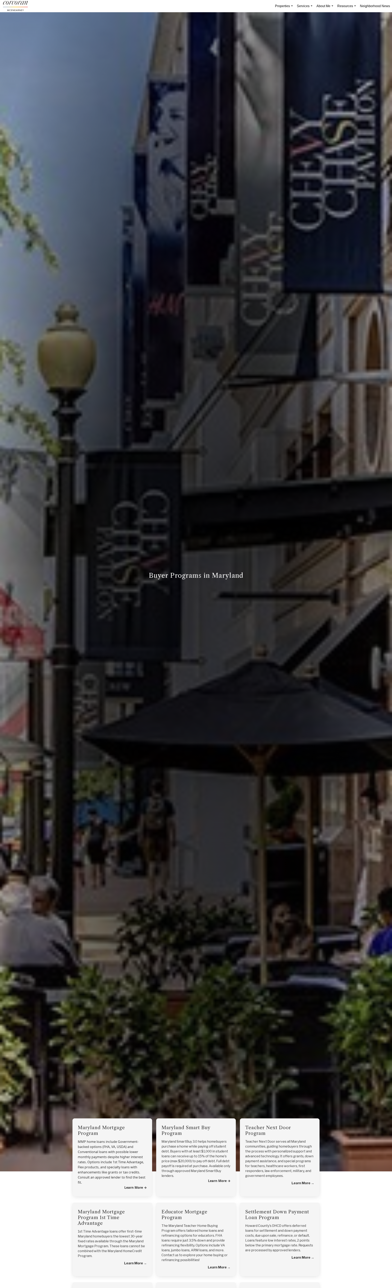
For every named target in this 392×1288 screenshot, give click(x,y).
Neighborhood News (375, 6)
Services (305, 8)
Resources (347, 8)
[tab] (112, 1128)
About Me (325, 8)
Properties (284, 8)
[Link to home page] (17, 6)
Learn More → (219, 1181)
